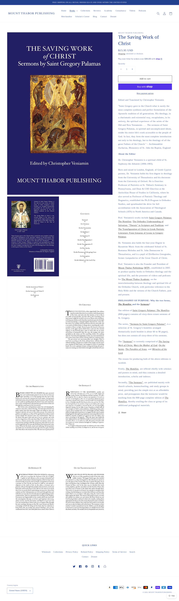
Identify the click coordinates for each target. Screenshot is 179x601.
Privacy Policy (72, 552)
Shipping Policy (102, 552)
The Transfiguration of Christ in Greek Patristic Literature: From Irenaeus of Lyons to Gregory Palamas (141, 233)
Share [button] (123, 412)
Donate (94, 557)
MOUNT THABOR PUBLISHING (160, 592)
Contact (85, 557)
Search (132, 552)
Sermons (145, 304)
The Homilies (125, 304)
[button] (158, 13)
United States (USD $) (18, 590)
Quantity (121, 64)
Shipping (121, 54)
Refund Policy (87, 552)
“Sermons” (127, 341)
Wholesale (46, 552)
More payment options (145, 93)
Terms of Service (119, 552)
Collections (58, 552)
